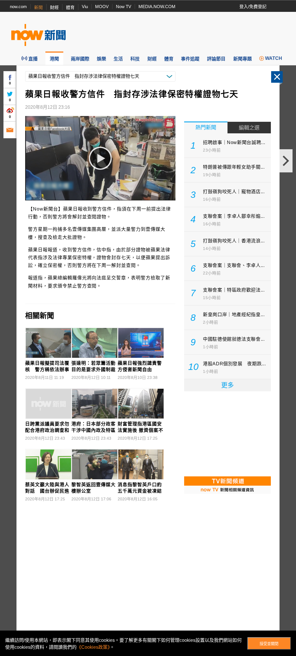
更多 (227, 385)
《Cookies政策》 (93, 647)
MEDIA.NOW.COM (156, 6)
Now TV (123, 6)
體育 (70, 7)
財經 (54, 7)
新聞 (38, 7)
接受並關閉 (269, 644)
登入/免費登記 (253, 6)
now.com (18, 6)
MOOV (102, 6)
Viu (85, 6)
